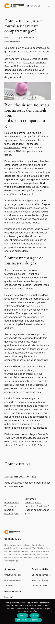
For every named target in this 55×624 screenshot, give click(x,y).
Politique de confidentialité (28, 620)
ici (46, 427)
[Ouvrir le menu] (49, 5)
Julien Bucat (28, 37)
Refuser (34, 615)
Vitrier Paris (14, 41)
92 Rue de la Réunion (25, 66)
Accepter (22, 615)
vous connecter (27, 482)
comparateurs (12, 147)
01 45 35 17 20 (33, 6)
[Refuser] (51, 611)
